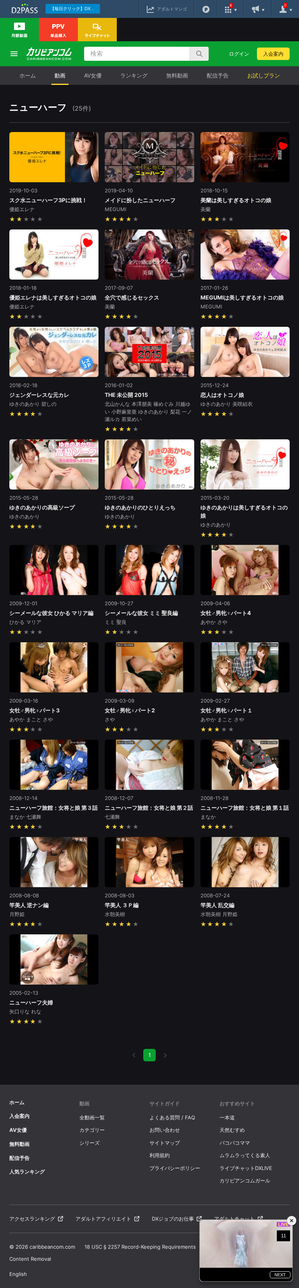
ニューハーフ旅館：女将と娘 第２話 (149, 807)
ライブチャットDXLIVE (246, 1168)
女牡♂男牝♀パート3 (34, 710)
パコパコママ (235, 1143)
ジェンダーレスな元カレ (39, 394)
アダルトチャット (234, 1219)
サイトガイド (165, 1103)
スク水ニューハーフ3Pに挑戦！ (48, 200)
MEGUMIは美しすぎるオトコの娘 (242, 297)
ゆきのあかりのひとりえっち (140, 507)
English (18, 1274)
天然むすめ (232, 1130)
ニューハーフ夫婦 (31, 1002)
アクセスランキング (32, 1219)
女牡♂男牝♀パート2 (130, 710)
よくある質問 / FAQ (172, 1117)
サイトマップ (165, 1143)
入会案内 (273, 54)
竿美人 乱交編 (217, 905)
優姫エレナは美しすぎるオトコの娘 (53, 297)
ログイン (239, 54)
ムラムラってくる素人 (245, 1155)
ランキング (134, 75)
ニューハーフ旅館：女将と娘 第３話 (53, 807)
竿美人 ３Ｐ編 (122, 905)
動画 (60, 75)
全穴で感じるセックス (132, 297)
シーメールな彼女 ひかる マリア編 (51, 613)
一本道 (227, 1117)
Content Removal (30, 1259)
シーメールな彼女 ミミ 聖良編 (141, 613)
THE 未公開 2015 (126, 394)
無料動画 (177, 75)
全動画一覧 (92, 1117)
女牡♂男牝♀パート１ (227, 710)
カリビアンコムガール (245, 1180)
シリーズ (89, 1143)
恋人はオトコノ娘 (222, 394)
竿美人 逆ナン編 (29, 905)
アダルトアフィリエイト (103, 1219)
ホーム (27, 75)
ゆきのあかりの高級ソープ (42, 507)
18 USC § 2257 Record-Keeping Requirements (140, 1247)
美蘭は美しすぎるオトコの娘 (236, 200)
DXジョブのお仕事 (173, 1219)
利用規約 (160, 1155)
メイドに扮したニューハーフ (140, 200)
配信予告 (218, 75)
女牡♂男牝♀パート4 (226, 613)
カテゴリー (92, 1130)
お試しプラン (263, 75)
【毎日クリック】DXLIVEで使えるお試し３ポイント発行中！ (75, 8)
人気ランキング (27, 1171)
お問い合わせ (165, 1130)
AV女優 (93, 75)
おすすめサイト (237, 1103)
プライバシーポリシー (175, 1168)
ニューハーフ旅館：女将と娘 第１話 (245, 807)
